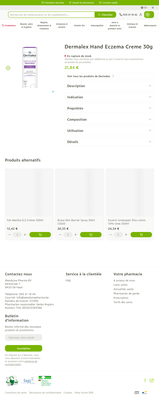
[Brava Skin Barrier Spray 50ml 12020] (79, 192)
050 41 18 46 (27, 294)
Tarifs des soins (123, 302)
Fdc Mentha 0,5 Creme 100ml (25, 220)
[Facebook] (145, 380)
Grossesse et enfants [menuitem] (63, 25)
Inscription (23, 348)
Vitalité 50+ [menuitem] (81, 26)
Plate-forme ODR (84, 392)
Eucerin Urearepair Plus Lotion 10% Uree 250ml (127, 221)
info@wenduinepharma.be (32, 297)
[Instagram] (151, 380)
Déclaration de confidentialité (45, 392)
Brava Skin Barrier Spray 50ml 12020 (76, 221)
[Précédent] (8, 68)
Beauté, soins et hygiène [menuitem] (27, 25)
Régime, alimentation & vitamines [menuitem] (45, 25)
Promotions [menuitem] (10, 25)
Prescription (121, 297)
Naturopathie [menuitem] (98, 26)
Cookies (68, 392)
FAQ (68, 280)
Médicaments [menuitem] (151, 26)
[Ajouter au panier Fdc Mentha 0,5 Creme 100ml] (40, 234)
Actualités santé (123, 289)
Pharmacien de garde (126, 293)
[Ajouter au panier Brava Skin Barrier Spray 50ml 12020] (91, 234)
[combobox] (51, 14)
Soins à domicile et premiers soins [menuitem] (115, 25)
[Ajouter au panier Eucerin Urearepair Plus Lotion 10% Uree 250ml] (141, 234)
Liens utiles (120, 284)
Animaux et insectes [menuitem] (134, 25)
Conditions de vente (16, 392)
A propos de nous (124, 280)
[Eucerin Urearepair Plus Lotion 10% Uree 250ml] (130, 192)
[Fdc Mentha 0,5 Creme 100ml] (29, 192)
